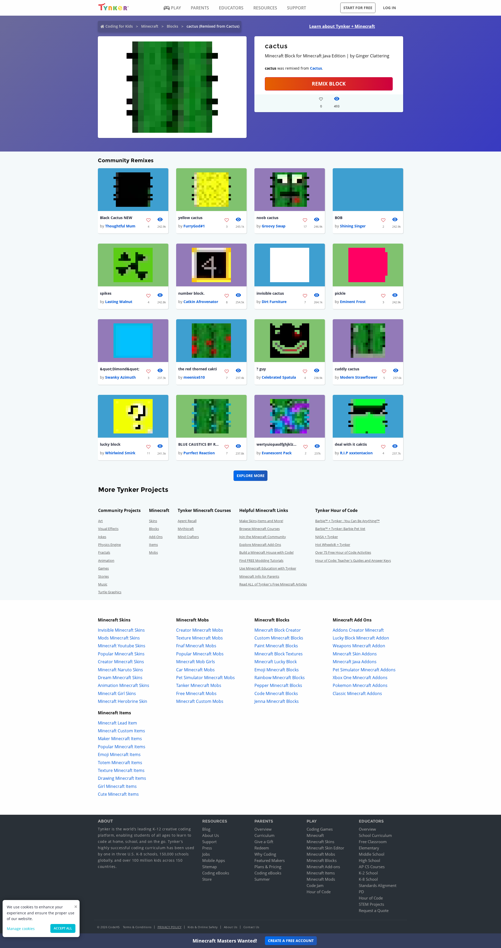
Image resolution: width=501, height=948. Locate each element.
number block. (191, 293)
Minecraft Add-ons (323, 866)
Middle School (371, 854)
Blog (206, 829)
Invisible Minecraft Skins (121, 630)
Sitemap (209, 866)
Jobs (206, 854)
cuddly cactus (347, 368)
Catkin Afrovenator (200, 301)
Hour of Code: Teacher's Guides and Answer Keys (353, 560)
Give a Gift (263, 841)
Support (209, 841)
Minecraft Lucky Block (275, 662)
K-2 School (368, 872)
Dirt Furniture (274, 301)
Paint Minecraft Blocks (276, 646)
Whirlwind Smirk (120, 452)
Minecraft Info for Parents (259, 576)
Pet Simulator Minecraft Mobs (205, 677)
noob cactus (267, 217)
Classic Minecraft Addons (357, 693)
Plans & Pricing (267, 866)
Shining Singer (353, 226)
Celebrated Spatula (279, 377)
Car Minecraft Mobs (195, 670)
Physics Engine (109, 544)
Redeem (261, 847)
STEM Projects (371, 904)
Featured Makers (269, 860)
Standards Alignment (377, 885)
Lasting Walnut (118, 301)
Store (207, 879)
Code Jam (315, 885)
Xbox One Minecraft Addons (360, 677)
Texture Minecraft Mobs (199, 638)
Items (153, 544)
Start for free (357, 7)
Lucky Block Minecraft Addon (361, 638)
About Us (210, 835)
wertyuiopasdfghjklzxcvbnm (277, 444)
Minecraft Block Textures (278, 654)
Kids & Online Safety (203, 927)
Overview (263, 829)
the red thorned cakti (197, 368)
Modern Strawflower (358, 377)
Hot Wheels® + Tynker (332, 544)
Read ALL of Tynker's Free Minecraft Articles (273, 584)
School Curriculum (375, 835)
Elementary (369, 847)
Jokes (102, 536)
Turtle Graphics (109, 592)
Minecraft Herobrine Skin (122, 701)
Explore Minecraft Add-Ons (260, 544)
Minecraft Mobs (321, 854)
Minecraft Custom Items (121, 731)
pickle (340, 293)
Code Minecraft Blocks (276, 693)
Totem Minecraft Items (120, 762)
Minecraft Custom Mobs (199, 701)
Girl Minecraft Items (117, 786)
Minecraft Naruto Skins (120, 670)
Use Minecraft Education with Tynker (267, 568)
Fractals (104, 552)
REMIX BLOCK (329, 83)
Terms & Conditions (137, 927)
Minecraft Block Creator (277, 630)
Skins (153, 520)
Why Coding (265, 854)
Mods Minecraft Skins (119, 638)
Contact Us (251, 927)
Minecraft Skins (320, 841)
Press (207, 847)
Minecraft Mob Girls (195, 662)
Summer (262, 879)
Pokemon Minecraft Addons (360, 685)
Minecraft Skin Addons (355, 654)
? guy (261, 368)
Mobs (153, 552)
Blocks (172, 26)
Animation (106, 560)
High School (369, 860)
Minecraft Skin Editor (325, 847)
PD (361, 891)
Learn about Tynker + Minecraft (342, 26)
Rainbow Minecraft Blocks (279, 677)
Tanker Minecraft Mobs (198, 685)
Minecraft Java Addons (355, 662)
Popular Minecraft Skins (121, 654)
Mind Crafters (188, 536)
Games (103, 568)
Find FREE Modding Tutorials (261, 560)
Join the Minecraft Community (262, 536)
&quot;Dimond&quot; (119, 368)
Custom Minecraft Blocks (278, 638)
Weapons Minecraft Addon (359, 646)
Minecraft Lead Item (117, 723)
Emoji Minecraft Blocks (276, 670)
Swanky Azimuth (120, 377)
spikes (105, 293)
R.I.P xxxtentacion (356, 452)
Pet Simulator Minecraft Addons (364, 670)
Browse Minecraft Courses (259, 528)
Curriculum (264, 835)
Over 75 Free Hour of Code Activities (343, 552)
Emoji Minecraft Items (119, 754)
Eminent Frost (353, 301)
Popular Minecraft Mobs (200, 654)
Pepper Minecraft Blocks (278, 685)
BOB (338, 217)
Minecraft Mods (321, 879)
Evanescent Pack (277, 452)
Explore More (251, 475)
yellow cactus (190, 217)
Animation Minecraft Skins (123, 685)
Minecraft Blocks (322, 860)
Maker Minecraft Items (120, 738)
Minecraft (149, 26)
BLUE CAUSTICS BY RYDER (199, 444)
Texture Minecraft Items (121, 770)
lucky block (110, 444)
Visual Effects (108, 528)
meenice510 (194, 377)
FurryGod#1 (194, 226)
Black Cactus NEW (116, 217)
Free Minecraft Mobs (196, 693)
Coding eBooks (215, 872)
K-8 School (368, 879)
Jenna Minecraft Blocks (276, 701)
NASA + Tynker (326, 536)
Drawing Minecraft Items (122, 778)
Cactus (316, 68)
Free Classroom (373, 841)
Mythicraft (186, 528)
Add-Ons (156, 536)
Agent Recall (187, 520)
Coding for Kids (119, 26)
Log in (389, 7)
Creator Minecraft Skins (121, 662)
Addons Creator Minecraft (358, 630)
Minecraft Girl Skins (117, 693)
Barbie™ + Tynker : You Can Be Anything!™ (347, 520)
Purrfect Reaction (199, 452)
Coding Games (320, 829)
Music (102, 584)
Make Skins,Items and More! (261, 520)
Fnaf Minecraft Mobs (196, 646)
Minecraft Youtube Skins (121, 646)
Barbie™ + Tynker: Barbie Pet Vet (340, 528)
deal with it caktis (351, 444)
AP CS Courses (372, 866)
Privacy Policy (170, 927)
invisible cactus (270, 293)
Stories (103, 576)
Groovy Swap (273, 226)
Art (100, 520)
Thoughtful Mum (120, 226)
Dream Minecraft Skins (120, 677)
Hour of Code (319, 891)
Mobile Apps (213, 860)
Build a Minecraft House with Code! (266, 552)
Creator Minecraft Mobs (199, 630)
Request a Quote (374, 910)
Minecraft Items (321, 872)
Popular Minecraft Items (121, 747)
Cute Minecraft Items (118, 794)
